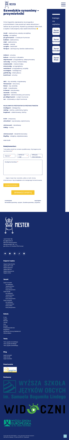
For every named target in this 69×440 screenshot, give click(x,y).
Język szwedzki (7, 300)
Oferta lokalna (7, 333)
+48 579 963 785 (7, 239)
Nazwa (8, 156)
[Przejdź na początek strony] (65, 436)
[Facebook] (5, 253)
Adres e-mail (22, 156)
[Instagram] (10, 253)
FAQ (4, 324)
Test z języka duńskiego (10, 343)
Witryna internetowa (36, 156)
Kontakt (5, 326)
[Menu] (63, 4)
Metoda (5, 320)
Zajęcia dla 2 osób (8, 265)
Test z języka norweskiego (10, 342)
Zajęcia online (7, 273)
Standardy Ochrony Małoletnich (12, 331)
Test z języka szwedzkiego (10, 345)
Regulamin (6, 329)
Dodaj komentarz (11, 162)
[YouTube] (24, 253)
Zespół (5, 319)
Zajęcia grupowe (8, 267)
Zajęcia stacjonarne (8, 271)
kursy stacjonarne (10, 289)
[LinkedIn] (14, 253)
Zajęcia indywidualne (9, 264)
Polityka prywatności (9, 327)
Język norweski (7, 282)
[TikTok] (19, 253)
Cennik (5, 322)
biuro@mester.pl (8, 240)
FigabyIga (26, 437)
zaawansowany (10, 286)
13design (11, 437)
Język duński (6, 291)
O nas (5, 317)
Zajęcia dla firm (7, 269)
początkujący (9, 284)
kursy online (9, 288)
